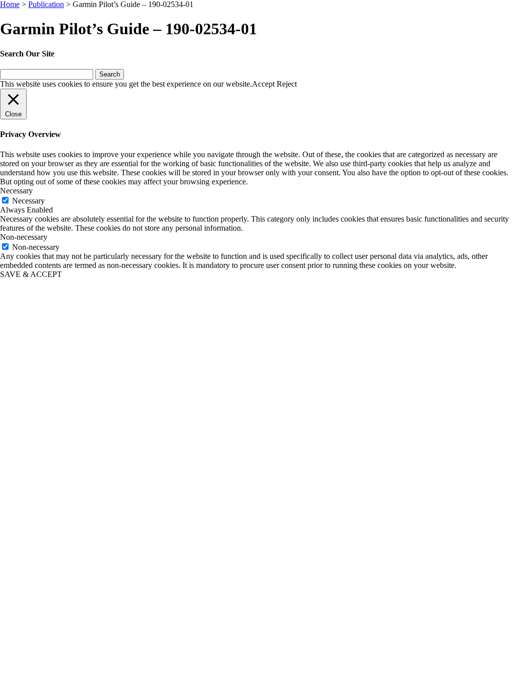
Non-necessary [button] (23, 237)
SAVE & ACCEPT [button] (31, 274)
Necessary (28, 200)
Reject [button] (287, 84)
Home (10, 4)
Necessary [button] (16, 190)
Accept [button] (263, 84)
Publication (46, 4)
